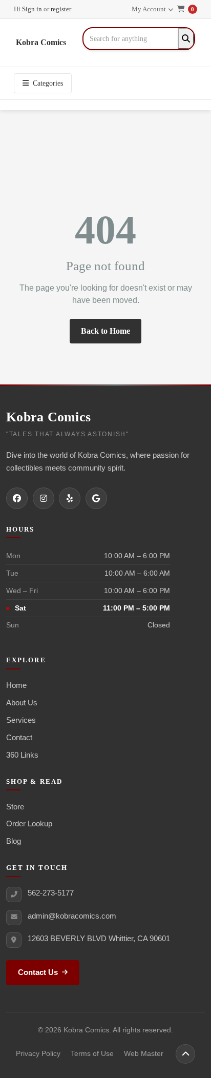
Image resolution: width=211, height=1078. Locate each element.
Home (16, 685)
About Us (21, 702)
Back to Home (105, 331)
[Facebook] (17, 498)
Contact (19, 737)
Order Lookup (29, 823)
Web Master (143, 1053)
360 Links (22, 754)
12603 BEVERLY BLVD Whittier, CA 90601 (99, 938)
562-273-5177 (51, 892)
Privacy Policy (38, 1053)
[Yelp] (69, 498)
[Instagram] (43, 498)
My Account (149, 9)
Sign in (32, 9)
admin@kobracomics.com (72, 915)
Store (15, 806)
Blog (13, 841)
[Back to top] (185, 1054)
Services (21, 720)
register (61, 9)
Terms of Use (92, 1053)
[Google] (96, 498)
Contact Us (38, 972)
